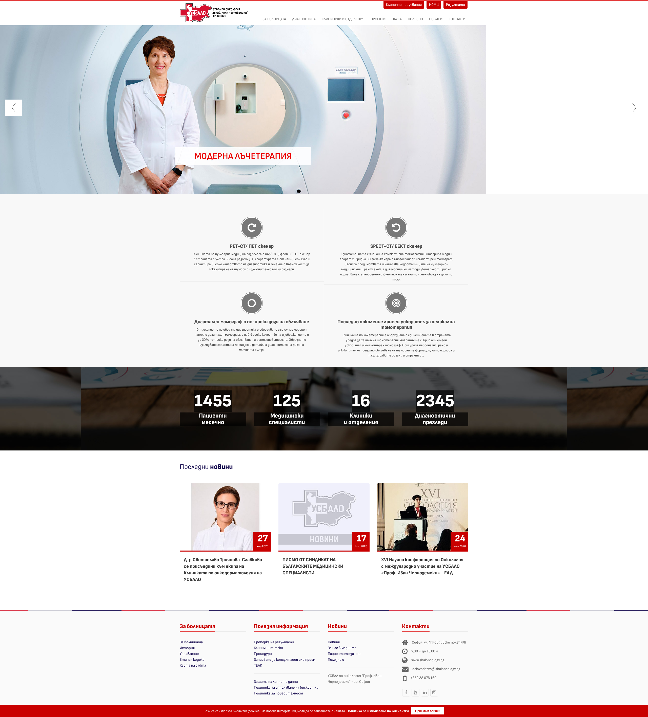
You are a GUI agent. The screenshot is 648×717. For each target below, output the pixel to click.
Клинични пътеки (268, 648)
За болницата (274, 19)
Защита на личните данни (276, 681)
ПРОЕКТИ (378, 19)
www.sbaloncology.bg (427, 660)
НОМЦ (434, 4)
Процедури (263, 653)
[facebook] (406, 696)
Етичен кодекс (192, 659)
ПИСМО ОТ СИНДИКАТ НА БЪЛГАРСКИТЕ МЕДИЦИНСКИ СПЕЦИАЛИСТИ (312, 566)
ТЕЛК (258, 665)
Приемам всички (427, 711)
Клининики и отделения (343, 19)
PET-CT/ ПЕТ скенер (252, 246)
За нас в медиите (342, 648)
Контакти (457, 19)
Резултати (455, 4)
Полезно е (336, 659)
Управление (189, 653)
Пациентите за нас (344, 653)
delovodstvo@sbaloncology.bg (436, 669)
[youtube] (415, 696)
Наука (397, 19)
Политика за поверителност (278, 693)
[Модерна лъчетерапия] (243, 107)
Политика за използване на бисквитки (286, 687)
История (187, 648)
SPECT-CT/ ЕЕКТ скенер (396, 246)
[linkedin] (425, 696)
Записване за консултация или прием (284, 659)
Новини (435, 19)
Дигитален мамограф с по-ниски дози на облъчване (251, 322)
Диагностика (304, 19)
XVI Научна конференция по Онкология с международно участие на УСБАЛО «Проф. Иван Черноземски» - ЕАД (422, 566)
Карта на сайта (193, 665)
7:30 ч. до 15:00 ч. (424, 651)
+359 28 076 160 (423, 677)
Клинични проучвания (404, 4)
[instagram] (434, 696)
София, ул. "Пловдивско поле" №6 (439, 642)
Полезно (415, 19)
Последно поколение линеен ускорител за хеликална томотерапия (396, 324)
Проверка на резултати (274, 642)
